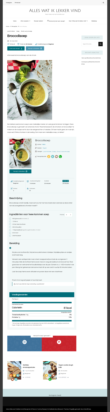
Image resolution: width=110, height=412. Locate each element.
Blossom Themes (63, 409)
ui (15, 221)
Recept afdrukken (34, 48)
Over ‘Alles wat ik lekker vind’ (77, 21)
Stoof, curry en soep (26, 31)
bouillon (16, 227)
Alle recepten (25, 21)
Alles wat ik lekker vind (55, 10)
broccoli (20, 218)
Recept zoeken (38, 21)
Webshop (94, 21)
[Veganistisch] (60, 156)
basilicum (26, 230)
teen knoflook (18, 224)
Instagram (9, 2)
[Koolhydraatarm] (56, 156)
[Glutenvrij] (48, 156)
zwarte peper (16, 235)
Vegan (45, 148)
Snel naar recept (14, 48)
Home (14, 21)
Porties (62, 214)
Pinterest (17, 2)
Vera (43, 144)
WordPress (87, 409)
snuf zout (15, 232)
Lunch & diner (11, 31)
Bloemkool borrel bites (94, 58)
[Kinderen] (52, 156)
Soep (17, 31)
